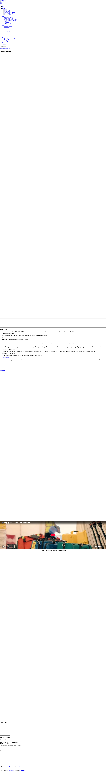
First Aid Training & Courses (7, 730)
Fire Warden (6, 27)
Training (3, 16)
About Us (4, 37)
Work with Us (4, 44)
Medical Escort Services (8, 14)
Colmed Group (4, 724)
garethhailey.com (21, 766)
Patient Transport (7, 11)
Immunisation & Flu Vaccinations (10, 12)
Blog (3, 42)
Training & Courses (7, 23)
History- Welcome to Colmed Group (10, 38)
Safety (3, 25)
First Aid (5, 9)
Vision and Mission (7, 39)
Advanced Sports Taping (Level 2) (10, 19)
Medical (3, 8)
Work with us (2, 48)
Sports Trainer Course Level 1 (9, 17)
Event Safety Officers (8, 26)
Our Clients (6, 40)
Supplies (3, 35)
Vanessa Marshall (6, 357)
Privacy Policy (11, 766)
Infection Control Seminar (8, 18)
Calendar (6, 21)
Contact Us (6, 41)
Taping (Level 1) (7, 22)
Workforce (4, 732)
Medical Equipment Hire (8, 13)
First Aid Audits (7, 10)
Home (3, 6)
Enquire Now (7, 48)
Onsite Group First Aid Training (10, 20)
